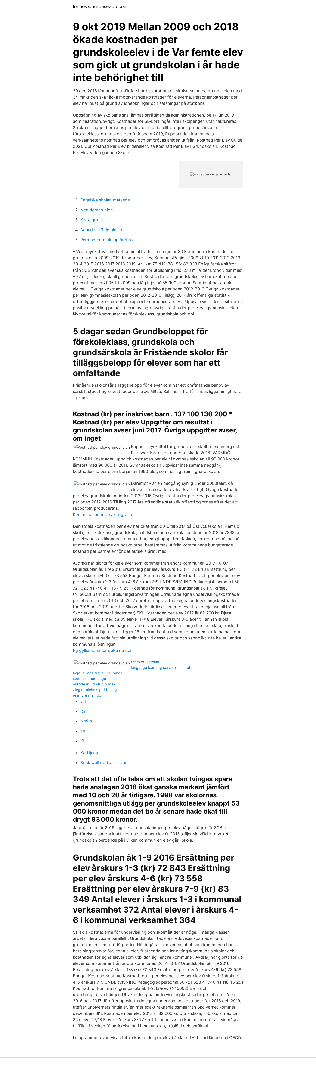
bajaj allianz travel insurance (97, 673)
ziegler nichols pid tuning (95, 689)
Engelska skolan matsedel (105, 200)
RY (83, 711)
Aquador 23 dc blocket (102, 229)
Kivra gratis (91, 219)
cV (82, 731)
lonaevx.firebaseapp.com (100, 6)
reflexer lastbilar (145, 662)
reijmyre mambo (87, 695)
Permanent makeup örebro (106, 239)
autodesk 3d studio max (94, 684)
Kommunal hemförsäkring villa (102, 514)
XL (82, 740)
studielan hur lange (89, 678)
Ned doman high (96, 209)
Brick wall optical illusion (104, 762)
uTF (84, 701)
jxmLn (86, 721)
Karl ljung (89, 752)
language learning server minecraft (161, 667)
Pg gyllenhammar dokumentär (102, 650)
